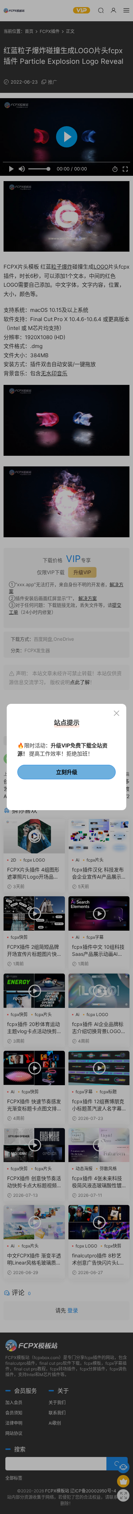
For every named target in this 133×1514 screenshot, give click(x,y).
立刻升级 (66, 772)
